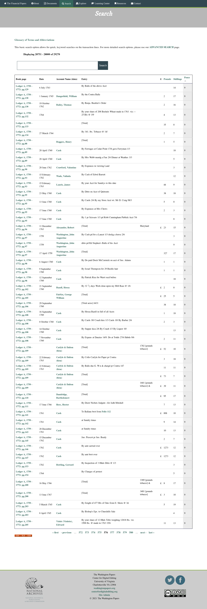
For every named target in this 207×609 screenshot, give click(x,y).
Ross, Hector (62, 404)
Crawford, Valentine (66, 167)
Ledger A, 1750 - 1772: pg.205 (24, 523)
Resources (121, 3)
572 (81, 532)
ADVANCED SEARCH (161, 47)
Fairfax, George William (64, 296)
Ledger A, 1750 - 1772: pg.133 (24, 124)
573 (87, 532)
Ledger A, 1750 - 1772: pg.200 (24, 483)
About (36, 3)
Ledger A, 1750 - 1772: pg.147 (24, 456)
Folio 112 (106, 411)
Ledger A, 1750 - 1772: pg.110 (24, 396)
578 (118, 532)
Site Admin (104, 595)
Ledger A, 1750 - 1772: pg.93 (24, 176)
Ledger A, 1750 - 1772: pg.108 (24, 313)
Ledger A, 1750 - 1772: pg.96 (24, 227)
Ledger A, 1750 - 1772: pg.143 (24, 430)
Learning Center (102, 3)
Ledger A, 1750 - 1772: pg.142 (24, 421)
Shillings (177, 79)
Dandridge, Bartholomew (63, 396)
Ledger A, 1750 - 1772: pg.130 (24, 96)
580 (131, 532)
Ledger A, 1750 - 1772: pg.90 (24, 167)
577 (112, 532)
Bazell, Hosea (63, 287)
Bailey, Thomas (64, 104)
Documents (51, 3)
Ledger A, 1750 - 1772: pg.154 (24, 473)
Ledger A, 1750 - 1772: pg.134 (24, 133)
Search (67, 3)
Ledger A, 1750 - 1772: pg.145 (24, 438)
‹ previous (66, 532)
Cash (58, 150)
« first (55, 532)
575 (100, 532)
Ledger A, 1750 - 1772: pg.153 (24, 464)
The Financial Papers (16, 3)
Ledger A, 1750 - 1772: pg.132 (24, 114)
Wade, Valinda (63, 176)
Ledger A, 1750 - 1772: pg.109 (24, 349)
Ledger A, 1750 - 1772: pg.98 (24, 261)
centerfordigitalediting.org (104, 591)
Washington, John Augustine (65, 236)
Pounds (167, 79)
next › (143, 532)
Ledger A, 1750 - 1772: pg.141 (24, 413)
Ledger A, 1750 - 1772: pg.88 (24, 141)
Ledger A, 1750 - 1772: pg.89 (24, 150)
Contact (137, 3)
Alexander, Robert (65, 227)
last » (151, 532)
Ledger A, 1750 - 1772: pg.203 (24, 504)
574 (93, 532)
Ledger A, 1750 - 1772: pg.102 (24, 287)
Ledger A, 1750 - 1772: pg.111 (24, 404)
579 (125, 532)
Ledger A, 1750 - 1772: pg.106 (24, 304)
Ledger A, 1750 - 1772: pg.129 (24, 87)
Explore (82, 3)
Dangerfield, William (66, 96)
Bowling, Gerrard (65, 464)
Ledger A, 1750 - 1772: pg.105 (24, 296)
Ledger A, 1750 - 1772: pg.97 (24, 236)
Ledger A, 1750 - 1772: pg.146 (24, 447)
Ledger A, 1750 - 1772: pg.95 (24, 193)
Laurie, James (63, 184)
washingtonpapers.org (104, 588)
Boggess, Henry (64, 141)
